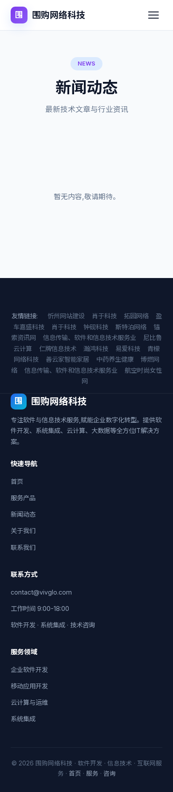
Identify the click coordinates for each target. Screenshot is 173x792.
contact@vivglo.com (41, 592)
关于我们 (23, 530)
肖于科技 (104, 316)
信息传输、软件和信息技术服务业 (89, 337)
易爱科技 (127, 348)
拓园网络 (136, 316)
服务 (92, 773)
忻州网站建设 (66, 316)
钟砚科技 (95, 327)
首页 (17, 481)
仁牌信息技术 (57, 348)
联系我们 (23, 547)
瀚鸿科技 (95, 348)
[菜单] (153, 15)
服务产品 (23, 498)
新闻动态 (23, 514)
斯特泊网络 (130, 327)
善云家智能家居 (67, 359)
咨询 (109, 773)
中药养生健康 (115, 359)
